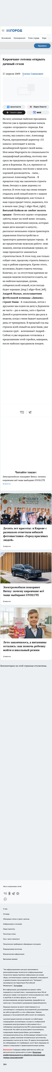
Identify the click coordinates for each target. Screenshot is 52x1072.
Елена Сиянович (32, 73)
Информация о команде (12, 924)
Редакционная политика (12, 949)
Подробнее (18, 985)
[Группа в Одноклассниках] (9, 893)
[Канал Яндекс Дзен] (14, 112)
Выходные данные (10, 959)
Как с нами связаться (11, 939)
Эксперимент (19, 38)
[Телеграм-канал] (14, 893)
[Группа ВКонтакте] (14, 107)
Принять (42, 46)
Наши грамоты (9, 929)
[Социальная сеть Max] (38, 112)
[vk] (22, 412)
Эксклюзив (6, 38)
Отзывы (6, 914)
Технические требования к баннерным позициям (22, 944)
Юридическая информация (13, 954)
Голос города (33, 38)
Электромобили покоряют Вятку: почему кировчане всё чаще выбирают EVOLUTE (24, 480)
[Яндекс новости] (38, 107)
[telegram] (31, 412)
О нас (5, 909)
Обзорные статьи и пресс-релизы (16, 919)
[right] (49, 38)
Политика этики (9, 934)
